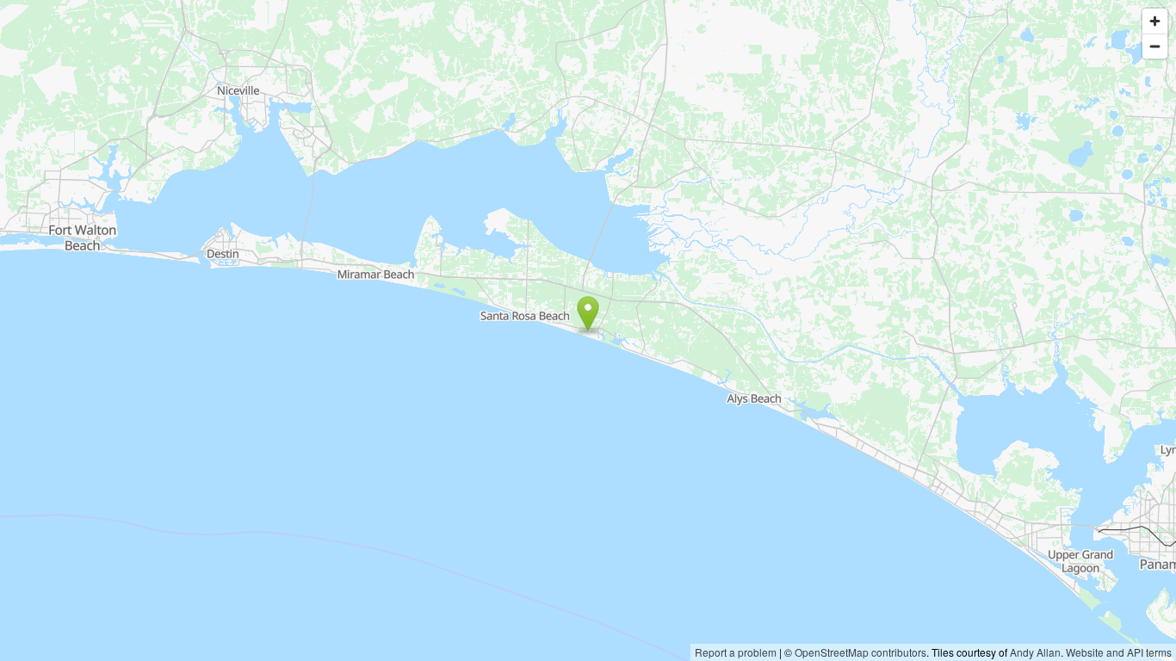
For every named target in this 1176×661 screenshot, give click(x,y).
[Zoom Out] (1154, 46)
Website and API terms (1119, 652)
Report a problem (736, 652)
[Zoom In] (1154, 21)
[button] (588, 313)
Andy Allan (1035, 652)
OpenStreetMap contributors (860, 652)
